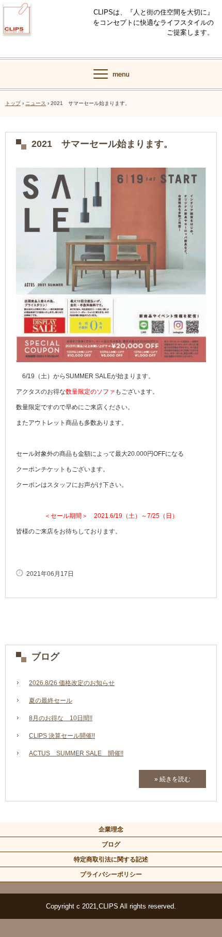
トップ (13, 103)
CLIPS (17, 41)
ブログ (45, 656)
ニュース (35, 103)
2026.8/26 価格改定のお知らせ (72, 683)
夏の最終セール (50, 700)
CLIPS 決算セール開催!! (62, 735)
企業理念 (111, 829)
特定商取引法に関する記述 (111, 859)
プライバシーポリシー (111, 874)
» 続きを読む (172, 779)
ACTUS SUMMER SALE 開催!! (76, 753)
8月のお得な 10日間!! (60, 718)
